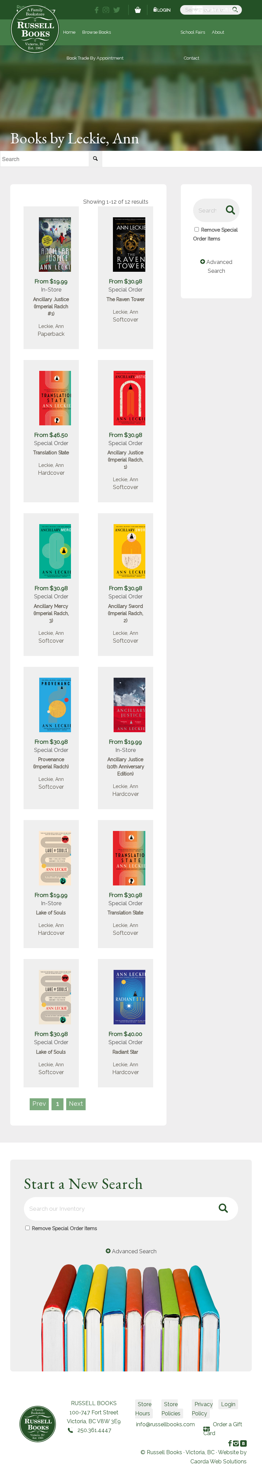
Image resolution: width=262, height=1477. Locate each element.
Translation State (51, 452)
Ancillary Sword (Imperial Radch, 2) (125, 613)
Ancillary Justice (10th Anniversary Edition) (125, 766)
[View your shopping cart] (138, 10)
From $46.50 (51, 434)
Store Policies (170, 1408)
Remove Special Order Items (64, 1228)
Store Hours (143, 1408)
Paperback (51, 334)
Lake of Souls (51, 912)
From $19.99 (51, 281)
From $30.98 (125, 281)
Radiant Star (125, 1052)
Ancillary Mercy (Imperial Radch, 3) (51, 613)
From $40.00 (125, 1034)
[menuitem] (192, 32)
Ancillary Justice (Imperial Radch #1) (51, 306)
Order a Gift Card (221, 9)
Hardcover (51, 473)
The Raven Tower (125, 299)
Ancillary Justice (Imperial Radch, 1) (125, 460)
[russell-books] (35, 29)
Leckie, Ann (51, 326)
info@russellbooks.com (165, 1424)
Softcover (125, 319)
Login (164, 10)
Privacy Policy (202, 1408)
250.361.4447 (94, 1430)
